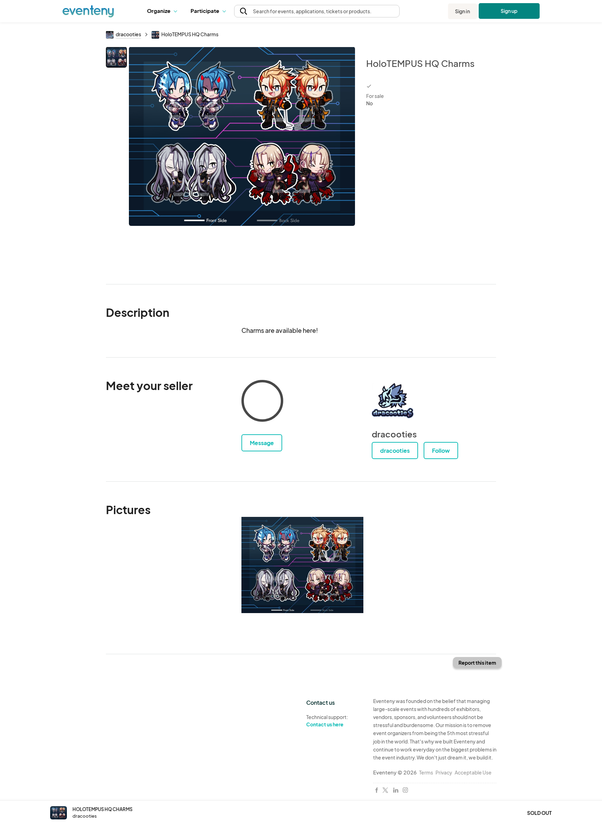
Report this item (477, 662)
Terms (426, 772)
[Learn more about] (262, 402)
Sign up (509, 11)
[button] (163, 11)
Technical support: (327, 720)
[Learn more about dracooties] (393, 401)
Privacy (443, 772)
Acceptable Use (473, 772)
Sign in (462, 11)
